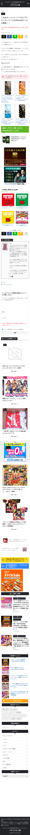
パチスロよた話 (15, 5)
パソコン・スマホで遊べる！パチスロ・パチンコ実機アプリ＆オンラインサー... (19, 677)
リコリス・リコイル (7, 715)
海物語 (13, 718)
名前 (3, 312)
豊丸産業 (18, 712)
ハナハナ (4, 284)
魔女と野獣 (5, 709)
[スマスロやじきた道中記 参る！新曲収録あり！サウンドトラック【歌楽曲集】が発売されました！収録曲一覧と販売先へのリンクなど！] (5, 694)
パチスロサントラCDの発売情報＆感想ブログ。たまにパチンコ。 (15, 828)
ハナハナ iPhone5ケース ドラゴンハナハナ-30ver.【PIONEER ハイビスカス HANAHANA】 (8, 99)
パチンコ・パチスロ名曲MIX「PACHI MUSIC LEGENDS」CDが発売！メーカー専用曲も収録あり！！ (20, 625)
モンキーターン (6, 718)
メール (4, 318)
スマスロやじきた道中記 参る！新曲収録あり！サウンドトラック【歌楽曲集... (19, 693)
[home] (12, 276)
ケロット (16, 715)
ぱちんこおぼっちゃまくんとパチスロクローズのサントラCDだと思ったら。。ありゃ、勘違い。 (13, 489)
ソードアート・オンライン (8, 712)
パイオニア (9, 284)
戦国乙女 (19, 718)
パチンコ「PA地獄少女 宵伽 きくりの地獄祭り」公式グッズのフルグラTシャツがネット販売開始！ (14, 524)
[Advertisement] (15, 801)
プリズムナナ (23, 715)
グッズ (3, 282)
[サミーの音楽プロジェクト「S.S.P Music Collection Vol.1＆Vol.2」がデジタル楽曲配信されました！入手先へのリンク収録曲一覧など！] (5, 670)
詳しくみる (14, 371)
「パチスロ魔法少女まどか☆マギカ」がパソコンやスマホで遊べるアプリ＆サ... (19, 685)
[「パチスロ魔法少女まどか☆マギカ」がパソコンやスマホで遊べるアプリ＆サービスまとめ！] (5, 686)
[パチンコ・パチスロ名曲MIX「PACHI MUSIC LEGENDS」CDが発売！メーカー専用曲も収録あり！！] (5, 662)
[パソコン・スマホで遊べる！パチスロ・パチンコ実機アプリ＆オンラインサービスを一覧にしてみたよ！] (5, 678)
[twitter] (10, 276)
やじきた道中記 (13, 709)
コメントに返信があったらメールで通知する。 (13, 329)
